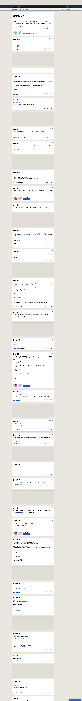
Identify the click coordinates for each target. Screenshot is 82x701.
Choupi (17, 94)
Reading (14, 79)
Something (16, 684)
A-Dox (16, 692)
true (16, 26)
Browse (20, 9)
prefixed (17, 612)
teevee (17, 429)
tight (14, 359)
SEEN (14, 381)
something (24, 41)
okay (19, 586)
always (42, 207)
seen (14, 28)
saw (41, 147)
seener (42, 71)
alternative (22, 542)
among (19, 482)
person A (15, 133)
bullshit (41, 356)
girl (19, 588)
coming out (20, 256)
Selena (15, 89)
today (23, 256)
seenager (37, 71)
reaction (18, 636)
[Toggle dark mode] (70, 7)
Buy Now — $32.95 (26, 33)
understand (19, 41)
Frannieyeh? (17, 562)
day (32, 190)
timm (16, 306)
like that (29, 645)
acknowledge (16, 102)
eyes (28, 684)
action (27, 636)
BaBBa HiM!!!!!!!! (18, 650)
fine (27, 525)
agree (15, 342)
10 (16, 149)
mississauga (30, 283)
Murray (15, 441)
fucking (20, 425)
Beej (16, 238)
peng (25, 369)
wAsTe (17, 209)
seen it (25, 71)
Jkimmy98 (17, 151)
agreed (20, 423)
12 (19, 87)
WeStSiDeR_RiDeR (18, 529)
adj (13, 600)
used (17, 482)
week (24, 512)
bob (15, 256)
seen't (17, 71)
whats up (21, 238)
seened (18, 240)
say (20, 394)
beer (31, 234)
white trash (17, 394)
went (21, 133)
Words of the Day (14, 9)
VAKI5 (16, 660)
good (20, 589)
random (22, 543)
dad (30, 104)
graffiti (25, 190)
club (21, 512)
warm (20, 344)
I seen (16, 512)
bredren (18, 610)
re (21, 81)
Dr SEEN (17, 381)
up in (32, 523)
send (18, 437)
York (20, 207)
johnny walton (18, 319)
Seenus (50, 71)
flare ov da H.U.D (18, 137)
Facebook (20, 145)
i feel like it (23, 646)
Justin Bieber (16, 87)
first (19, 658)
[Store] (67, 7)
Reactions (27, 9)
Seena (21, 71)
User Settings (68, 9)
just (50, 18)
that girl (37, 396)
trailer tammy (18, 400)
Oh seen (15, 484)
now (18, 484)
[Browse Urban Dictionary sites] (14, 7)
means (17, 586)
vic (27, 234)
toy (14, 469)
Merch (51, 28)
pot (20, 234)
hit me (18, 441)
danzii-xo (17, 259)
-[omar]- (17, 108)
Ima (16, 469)
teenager (15, 314)
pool (25, 396)
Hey (15, 344)
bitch (27, 177)
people (24, 482)
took (16, 588)
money (26, 178)
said (52, 18)
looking (24, 645)
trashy (24, 510)
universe (38, 467)
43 (17, 149)
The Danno (17, 348)
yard (17, 45)
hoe (17, 178)
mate (25, 365)
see (39, 131)
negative (14, 636)
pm (18, 149)
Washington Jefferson (19, 245)
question (25, 21)
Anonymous (17, 194)
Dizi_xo (17, 443)
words (28, 83)
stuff (47, 23)
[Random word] (65, 6)
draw (23, 689)
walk (28, 133)
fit (21, 425)
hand (20, 658)
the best (17, 467)
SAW (25, 394)
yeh (41, 131)
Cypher (17, 182)
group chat (31, 437)
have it (27, 316)
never (29, 314)
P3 (14, 555)
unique (48, 190)
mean (15, 41)
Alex (16, 49)
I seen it (15, 316)
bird (17, 425)
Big (16, 560)
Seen (14, 94)
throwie (20, 469)
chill (20, 104)
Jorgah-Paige (18, 592)
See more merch (32, 33)
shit (21, 361)
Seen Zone (29, 71)
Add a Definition (61, 9)
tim (14, 289)
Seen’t (33, 71)
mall (20, 316)
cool (22, 586)
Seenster (46, 71)
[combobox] (42, 7)
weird (25, 543)
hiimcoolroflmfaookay (19, 474)
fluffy (21, 559)
